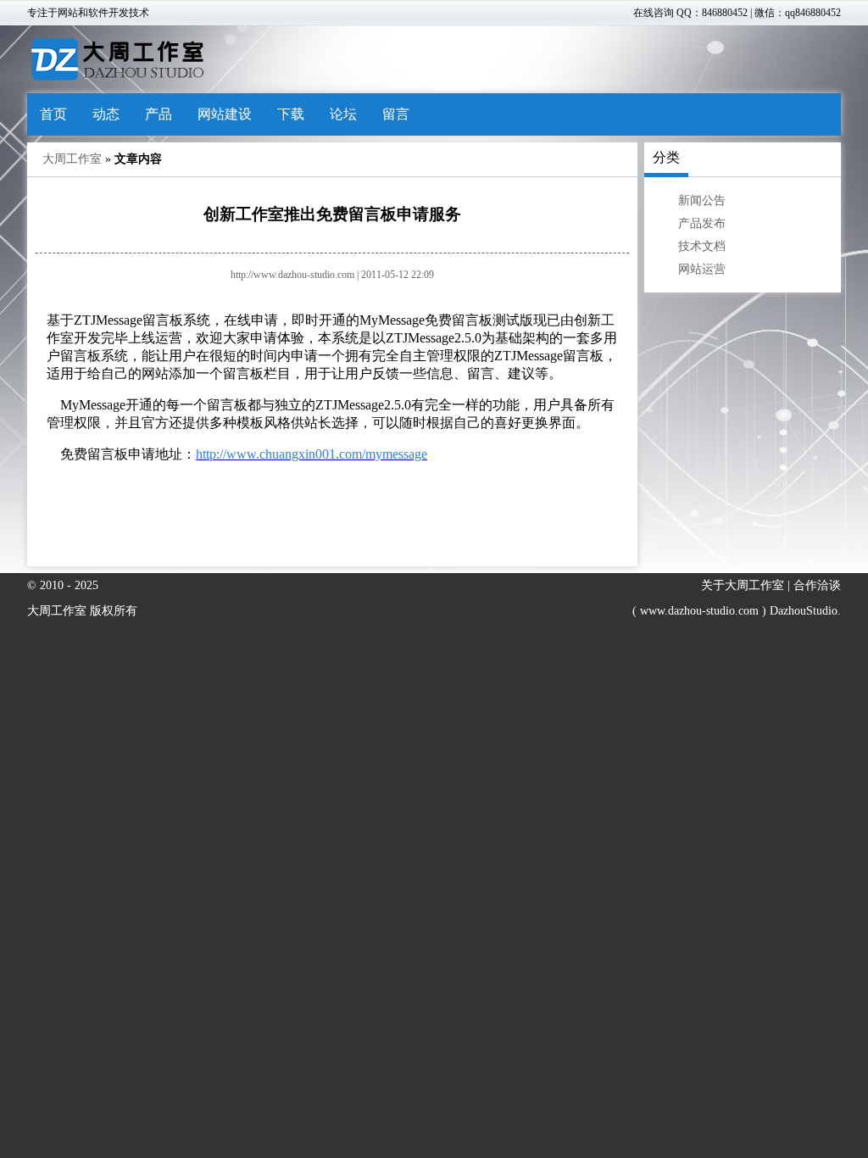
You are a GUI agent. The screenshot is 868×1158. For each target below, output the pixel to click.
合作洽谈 (817, 585)
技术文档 (702, 246)
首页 (53, 114)
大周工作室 (72, 159)
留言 (395, 114)
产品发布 (702, 223)
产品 (158, 114)
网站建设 (225, 114)
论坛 (343, 114)
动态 (106, 114)
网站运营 (702, 269)
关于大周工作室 (742, 585)
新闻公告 (702, 200)
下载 (290, 114)
